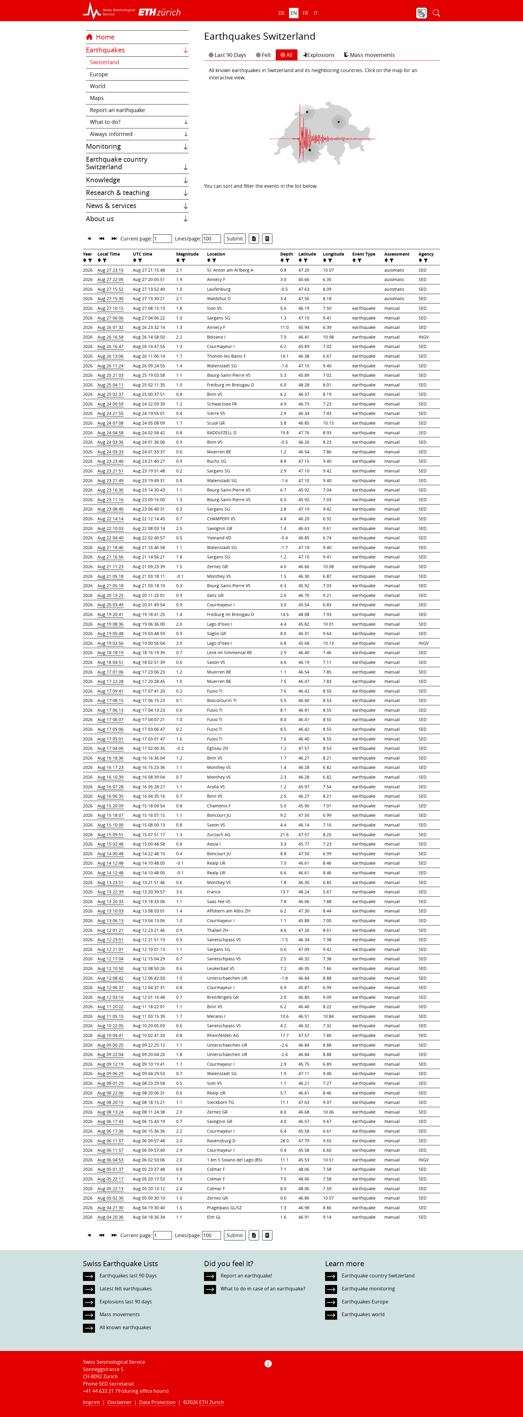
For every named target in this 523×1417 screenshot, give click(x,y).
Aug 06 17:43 (110, 1121)
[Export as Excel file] (254, 238)
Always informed (111, 134)
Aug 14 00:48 (110, 853)
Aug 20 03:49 (110, 605)
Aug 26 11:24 (110, 366)
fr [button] (305, 13)
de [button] (281, 13)
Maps (97, 97)
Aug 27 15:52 (110, 289)
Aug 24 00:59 (110, 404)
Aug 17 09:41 (110, 691)
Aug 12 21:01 (110, 949)
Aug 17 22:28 (110, 681)
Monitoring (103, 146)
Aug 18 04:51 (110, 662)
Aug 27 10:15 (110, 308)
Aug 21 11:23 (110, 566)
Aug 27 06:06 (110, 318)
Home (104, 36)
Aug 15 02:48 (110, 844)
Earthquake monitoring (368, 1288)
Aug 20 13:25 (110, 595)
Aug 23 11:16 (110, 499)
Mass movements (372, 54)
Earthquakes (105, 50)
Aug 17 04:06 (110, 748)
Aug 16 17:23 (110, 767)
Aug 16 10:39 (110, 777)
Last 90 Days (230, 54)
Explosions (321, 54)
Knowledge (103, 179)
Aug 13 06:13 (110, 920)
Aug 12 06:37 (110, 987)
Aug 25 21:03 (110, 375)
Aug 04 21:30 (110, 1207)
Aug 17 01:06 (110, 672)
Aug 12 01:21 (110, 930)
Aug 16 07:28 (110, 787)
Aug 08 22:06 (110, 1093)
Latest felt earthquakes (126, 1288)
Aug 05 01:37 (110, 1169)
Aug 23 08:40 (110, 509)
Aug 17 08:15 (110, 700)
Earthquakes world (363, 1314)
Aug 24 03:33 (110, 452)
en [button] (294, 13)
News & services (111, 205)
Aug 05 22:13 (110, 1188)
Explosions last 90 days (126, 1301)
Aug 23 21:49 (110, 480)
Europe (99, 74)
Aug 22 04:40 (110, 538)
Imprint (91, 1402)
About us (100, 218)
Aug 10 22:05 (110, 1025)
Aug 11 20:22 (110, 1006)
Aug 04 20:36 (110, 1217)
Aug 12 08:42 (110, 978)
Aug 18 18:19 (110, 652)
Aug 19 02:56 (110, 643)
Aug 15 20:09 (110, 806)
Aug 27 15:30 (110, 298)
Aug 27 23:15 (110, 270)
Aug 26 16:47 (110, 346)
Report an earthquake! (246, 1275)
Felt (266, 54)
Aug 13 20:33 (110, 901)
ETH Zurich (211, 1402)
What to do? (105, 121)
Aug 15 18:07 (110, 815)
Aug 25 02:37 (110, 394)
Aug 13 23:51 (110, 882)
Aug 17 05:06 (110, 729)
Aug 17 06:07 (110, 719)
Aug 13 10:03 (110, 911)
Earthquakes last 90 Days (128, 1275)
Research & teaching (118, 192)
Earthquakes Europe (365, 1301)
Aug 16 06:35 (110, 796)
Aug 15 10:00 (110, 825)
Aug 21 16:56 (110, 557)
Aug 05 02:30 (110, 1198)
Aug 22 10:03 (110, 528)
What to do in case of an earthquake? (263, 1288)
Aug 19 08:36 (110, 624)
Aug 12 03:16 (110, 997)
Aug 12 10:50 (110, 968)
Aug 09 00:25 (110, 1045)
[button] (109, 11)
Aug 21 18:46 (110, 547)
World (97, 86)
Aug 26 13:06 (110, 356)
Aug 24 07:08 (110, 423)
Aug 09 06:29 (110, 1073)
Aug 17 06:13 (110, 710)
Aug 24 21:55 (110, 413)
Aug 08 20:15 (110, 1102)
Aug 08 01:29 (110, 1083)
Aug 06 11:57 (110, 1141)
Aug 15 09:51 (110, 834)
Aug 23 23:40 (110, 461)
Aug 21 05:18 (110, 576)
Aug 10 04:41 (110, 1035)
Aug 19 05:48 (110, 633)
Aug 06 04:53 (110, 1160)
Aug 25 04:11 (110, 385)
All (289, 54)
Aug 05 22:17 (110, 1179)
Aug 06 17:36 (110, 1131)
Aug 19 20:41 (110, 614)
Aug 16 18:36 (110, 758)
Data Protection (157, 1402)
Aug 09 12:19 (110, 1064)
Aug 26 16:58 (110, 337)
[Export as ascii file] (267, 238)
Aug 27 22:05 (110, 279)
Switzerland (104, 62)
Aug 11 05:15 (110, 1016)
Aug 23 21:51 (110, 471)
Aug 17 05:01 (110, 739)
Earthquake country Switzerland (116, 163)
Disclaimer (119, 1402)
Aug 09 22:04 (110, 1054)
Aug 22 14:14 (110, 518)
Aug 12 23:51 (110, 939)
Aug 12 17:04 (110, 959)
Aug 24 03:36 (110, 442)
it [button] (316, 13)
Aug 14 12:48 (110, 863)
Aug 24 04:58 (110, 432)
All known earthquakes (125, 1327)
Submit (235, 238)
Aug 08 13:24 (110, 1112)
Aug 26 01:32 (110, 327)
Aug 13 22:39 (110, 892)
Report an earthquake (117, 110)
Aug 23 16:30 (110, 490)
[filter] (89, 260)
